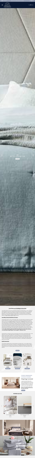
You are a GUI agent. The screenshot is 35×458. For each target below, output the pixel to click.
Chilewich (24, 415)
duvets (9, 315)
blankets (11, 315)
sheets (7, 315)
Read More (17, 350)
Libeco (10, 415)
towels (14, 315)
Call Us (24, 390)
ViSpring (13, 321)
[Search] (29, 5)
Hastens (10, 321)
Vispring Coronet (27, 379)
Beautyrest (23, 321)
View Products (8, 368)
